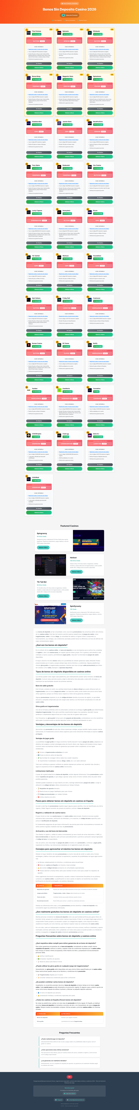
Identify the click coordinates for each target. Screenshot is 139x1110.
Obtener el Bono (39, 67)
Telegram (59, 1100)
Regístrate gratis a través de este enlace (38, 49)
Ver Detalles (39, 63)
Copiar (42, 41)
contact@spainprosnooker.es (76, 1100)
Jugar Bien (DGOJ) (70, 1093)
